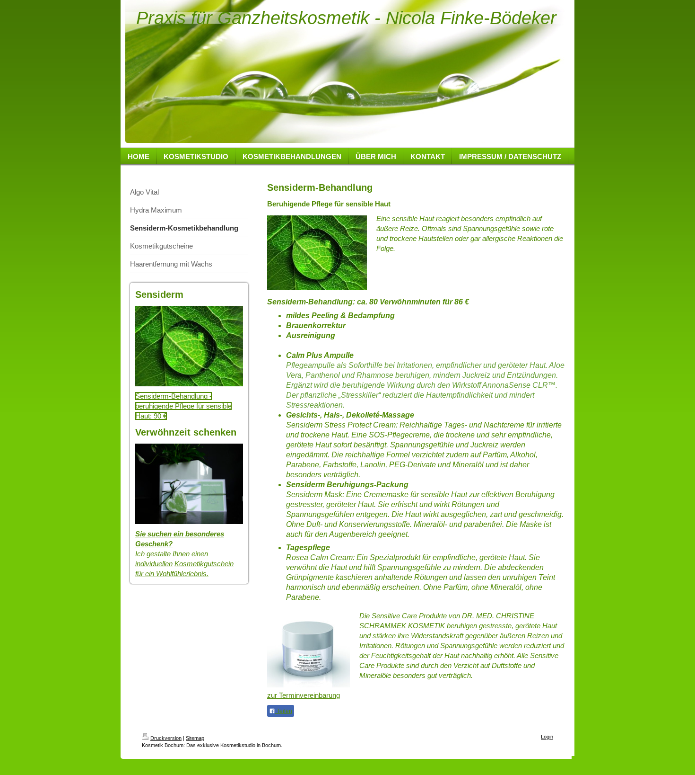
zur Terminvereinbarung (303, 695)
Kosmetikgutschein (204, 564)
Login (547, 736)
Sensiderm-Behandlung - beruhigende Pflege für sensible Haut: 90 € (183, 406)
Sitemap (195, 738)
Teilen (283, 711)
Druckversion (166, 738)
